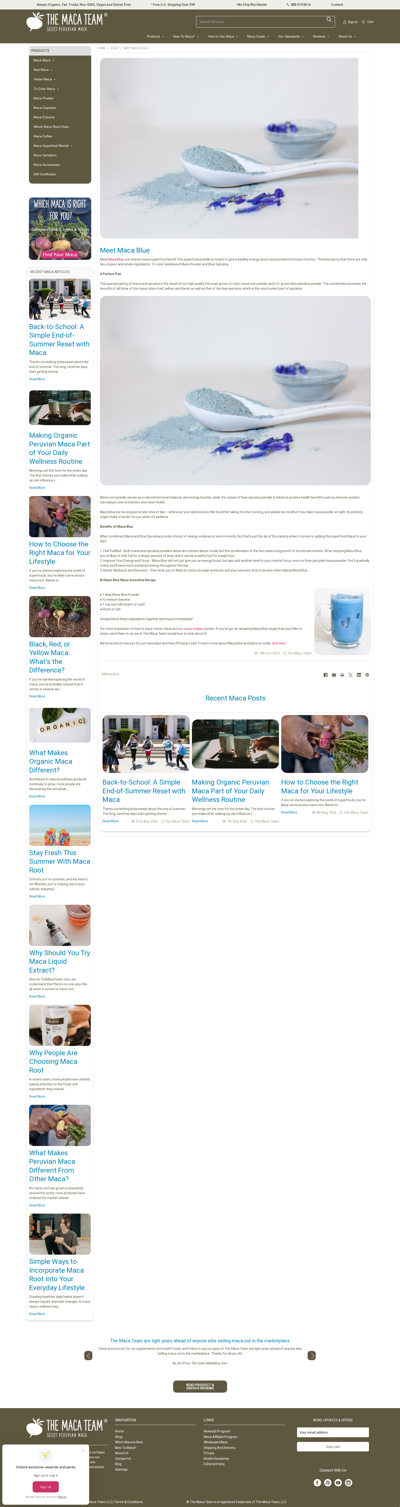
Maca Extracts (44, 117)
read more (37, 379)
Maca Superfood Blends (52, 146)
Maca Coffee (43, 136)
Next (312, 1355)
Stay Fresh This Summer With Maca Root (59, 861)
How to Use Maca (221, 36)
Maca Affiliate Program (221, 1437)
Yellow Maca (43, 79)
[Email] (334, 674)
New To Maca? (184, 36)
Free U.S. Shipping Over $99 (174, 4)
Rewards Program (217, 1431)
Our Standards (289, 36)
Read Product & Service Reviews (200, 1386)
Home (119, 1431)
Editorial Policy (214, 1464)
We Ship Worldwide (252, 4)
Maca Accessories (47, 164)
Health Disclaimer (216, 1458)
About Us (345, 36)
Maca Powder (44, 98)
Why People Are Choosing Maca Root (53, 1061)
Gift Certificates (45, 174)
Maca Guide (256, 36)
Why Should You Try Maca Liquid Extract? (59, 961)
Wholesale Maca (216, 1442)
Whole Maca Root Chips (51, 127)
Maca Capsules (45, 108)
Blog (118, 1464)
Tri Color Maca (45, 89)
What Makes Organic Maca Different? (50, 761)
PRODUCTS (40, 51)
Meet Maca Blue (125, 250)
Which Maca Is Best (129, 1442)
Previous (88, 1355)
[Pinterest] (367, 674)
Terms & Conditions (128, 1502)
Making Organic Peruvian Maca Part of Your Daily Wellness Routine (230, 791)
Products (154, 36)
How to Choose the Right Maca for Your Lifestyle (60, 552)
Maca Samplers (45, 155)
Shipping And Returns (219, 1448)
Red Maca (42, 70)
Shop (119, 1437)
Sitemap (121, 1469)
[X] (350, 674)
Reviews (319, 36)
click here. (279, 643)
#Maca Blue (110, 674)
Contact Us (123, 1458)
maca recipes (193, 629)
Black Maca (42, 60)
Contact (337, 4)
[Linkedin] (358, 674)
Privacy (209, 1453)
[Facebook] (325, 674)
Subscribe (333, 1446)
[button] (60, 229)
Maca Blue (116, 259)
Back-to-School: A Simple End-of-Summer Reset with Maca (144, 791)
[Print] (342, 674)
